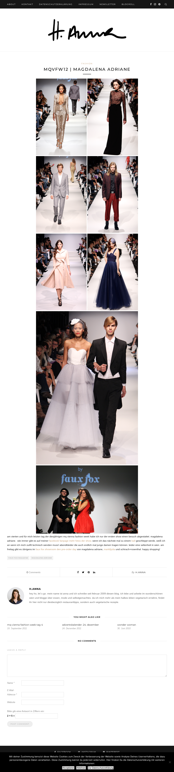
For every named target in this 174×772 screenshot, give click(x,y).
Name (10, 683)
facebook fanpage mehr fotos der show (70, 540)
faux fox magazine (18, 558)
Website (11, 702)
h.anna (140, 572)
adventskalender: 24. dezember (80, 624)
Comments (33, 572)
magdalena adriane (42, 558)
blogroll (128, 4)
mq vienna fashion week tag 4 (25, 624)
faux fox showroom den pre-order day (56, 549)
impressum (86, 4)
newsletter (108, 4)
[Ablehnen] (169, 762)
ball (133, 540)
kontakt (27, 4)
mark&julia (109, 549)
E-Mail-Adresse (12, 692)
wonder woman (126, 624)
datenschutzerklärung (56, 4)
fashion (87, 63)
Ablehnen (81, 768)
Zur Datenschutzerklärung (100, 768)
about (11, 4)
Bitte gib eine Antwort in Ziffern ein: (26, 711)
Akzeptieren (68, 768)
